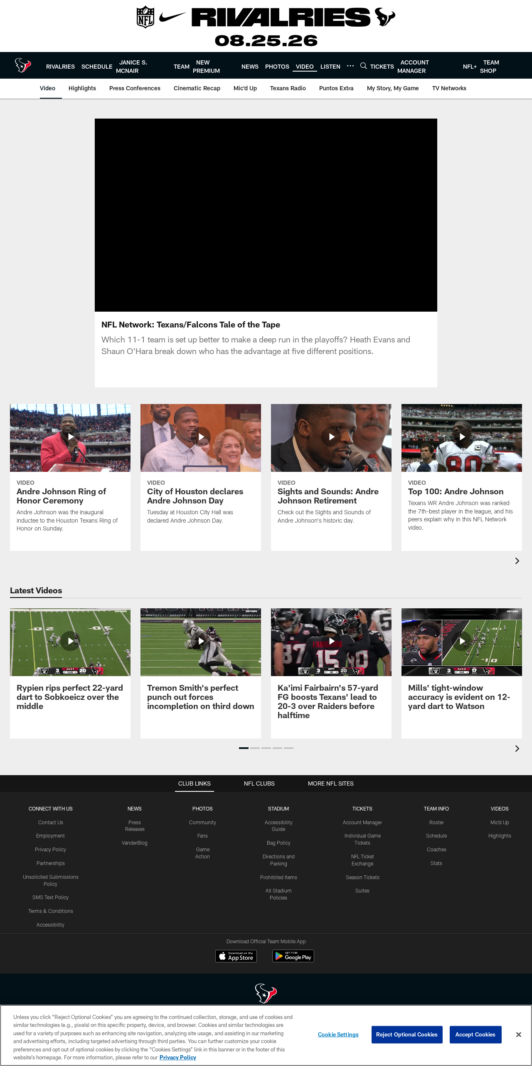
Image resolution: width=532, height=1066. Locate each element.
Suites (362, 890)
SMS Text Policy (50, 897)
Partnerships (51, 863)
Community (202, 822)
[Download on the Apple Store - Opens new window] (236, 957)
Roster (436, 822)
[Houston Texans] (266, 994)
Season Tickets (362, 877)
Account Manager (362, 822)
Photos (202, 808)
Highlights (499, 835)
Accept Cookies (476, 1034)
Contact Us (50, 822)
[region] (266, 1035)
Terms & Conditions (50, 911)
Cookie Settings (338, 1034)
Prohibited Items (278, 877)
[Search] (363, 65)
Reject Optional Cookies (407, 1034)
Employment (50, 835)
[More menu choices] (350, 65)
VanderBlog (135, 842)
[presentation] (518, 562)
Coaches (436, 849)
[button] (239, 215)
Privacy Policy (50, 849)
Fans (202, 835)
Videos (500, 808)
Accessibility (50, 924)
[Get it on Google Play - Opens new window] (293, 960)
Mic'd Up (499, 822)
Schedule (436, 835)
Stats (436, 863)
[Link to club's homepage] (23, 65)
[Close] (519, 1035)
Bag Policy (279, 842)
